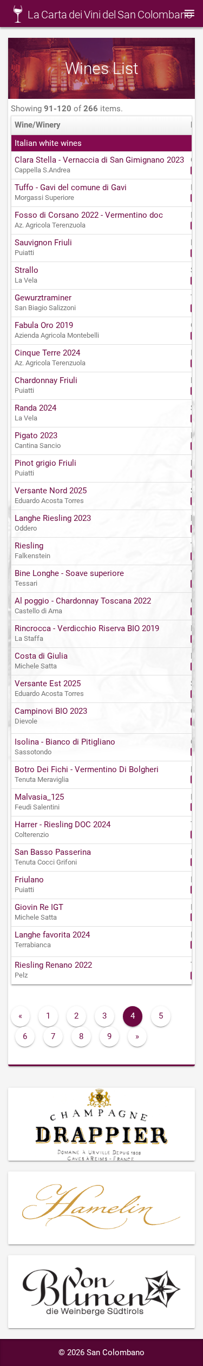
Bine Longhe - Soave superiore (69, 573)
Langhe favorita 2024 (52, 935)
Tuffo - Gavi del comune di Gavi (71, 187)
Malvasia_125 (39, 797)
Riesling (29, 546)
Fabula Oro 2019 (44, 325)
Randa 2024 (35, 408)
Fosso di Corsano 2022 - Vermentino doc (89, 215)
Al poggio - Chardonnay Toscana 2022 (83, 601)
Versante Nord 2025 (51, 490)
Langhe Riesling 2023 (53, 518)
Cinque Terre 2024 (47, 353)
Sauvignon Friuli (43, 242)
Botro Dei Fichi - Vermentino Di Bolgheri (87, 769)
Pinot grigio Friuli (45, 463)
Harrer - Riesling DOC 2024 (62, 824)
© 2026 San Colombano (101, 1352)
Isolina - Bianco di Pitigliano (65, 742)
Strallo (26, 270)
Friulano (29, 880)
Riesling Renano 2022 (53, 965)
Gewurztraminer (43, 298)
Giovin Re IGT (39, 907)
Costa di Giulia (41, 656)
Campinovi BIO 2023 (51, 711)
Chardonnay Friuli (46, 380)
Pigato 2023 (36, 435)
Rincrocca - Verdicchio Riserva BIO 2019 (87, 628)
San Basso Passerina (53, 852)
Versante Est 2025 (48, 683)
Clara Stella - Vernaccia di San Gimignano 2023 (99, 160)
